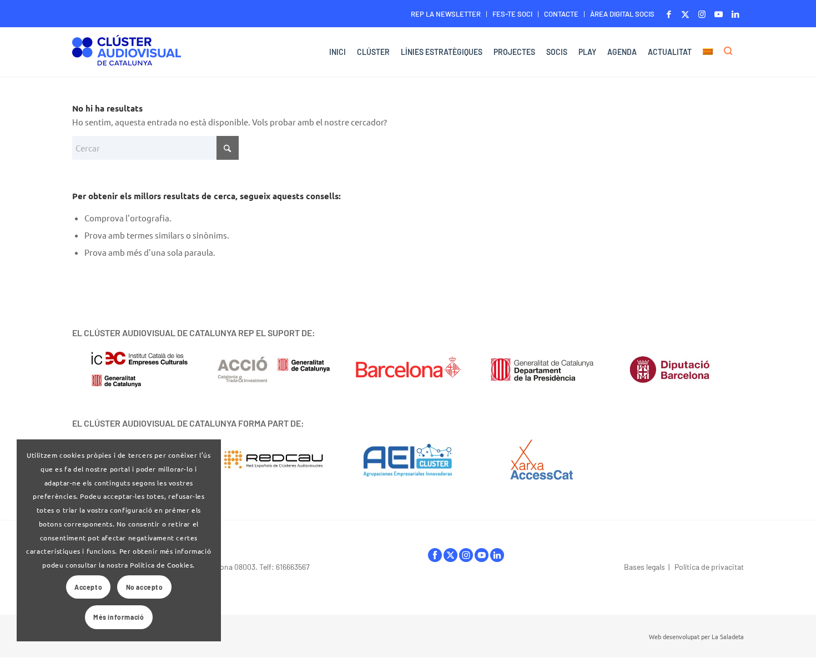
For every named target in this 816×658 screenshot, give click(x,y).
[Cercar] (731, 52)
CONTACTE (561, 13)
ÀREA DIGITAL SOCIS (622, 13)
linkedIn (497, 558)
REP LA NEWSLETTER (446, 13)
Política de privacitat (709, 566)
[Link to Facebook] (669, 14)
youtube (481, 558)
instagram (466, 558)
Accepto (88, 587)
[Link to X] (685, 14)
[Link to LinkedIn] (735, 14)
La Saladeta (728, 636)
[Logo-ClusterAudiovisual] (126, 54)
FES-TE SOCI (512, 13)
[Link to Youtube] (719, 14)
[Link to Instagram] (702, 14)
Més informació (118, 617)
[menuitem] (446, 14)
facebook (435, 558)
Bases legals (644, 566)
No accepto (144, 587)
